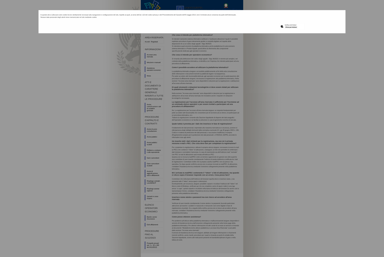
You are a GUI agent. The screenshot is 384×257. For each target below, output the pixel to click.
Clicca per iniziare (291, 27)
